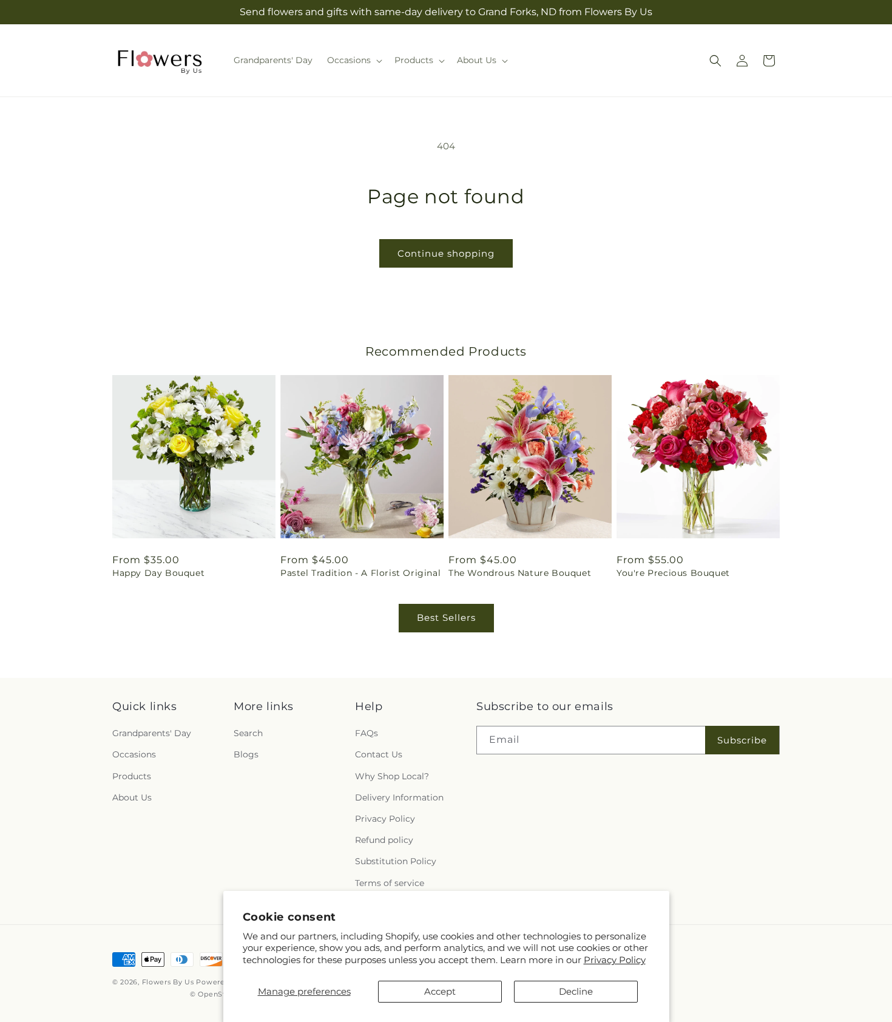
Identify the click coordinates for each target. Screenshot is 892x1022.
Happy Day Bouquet (158, 572)
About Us (132, 797)
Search (248, 733)
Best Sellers (446, 617)
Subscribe (742, 740)
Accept (440, 991)
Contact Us (378, 754)
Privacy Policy (615, 960)
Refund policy (384, 839)
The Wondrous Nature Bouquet (519, 572)
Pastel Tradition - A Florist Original (360, 572)
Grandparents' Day (151, 733)
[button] (353, 60)
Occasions (134, 754)
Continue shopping (446, 253)
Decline (576, 991)
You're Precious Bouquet (673, 572)
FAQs (366, 733)
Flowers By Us (168, 982)
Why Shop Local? (392, 776)
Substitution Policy (395, 861)
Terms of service (389, 883)
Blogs (246, 754)
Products (131, 776)
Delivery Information (399, 797)
